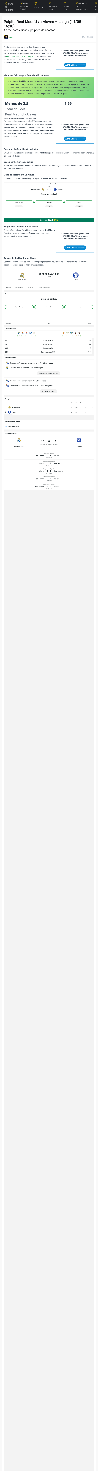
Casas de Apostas (9, 7)
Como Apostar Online (24, 6)
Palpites (38, 7)
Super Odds (67, 8)
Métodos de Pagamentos (82, 6)
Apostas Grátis (53, 8)
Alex (11, 37)
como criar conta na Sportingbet (19, 56)
